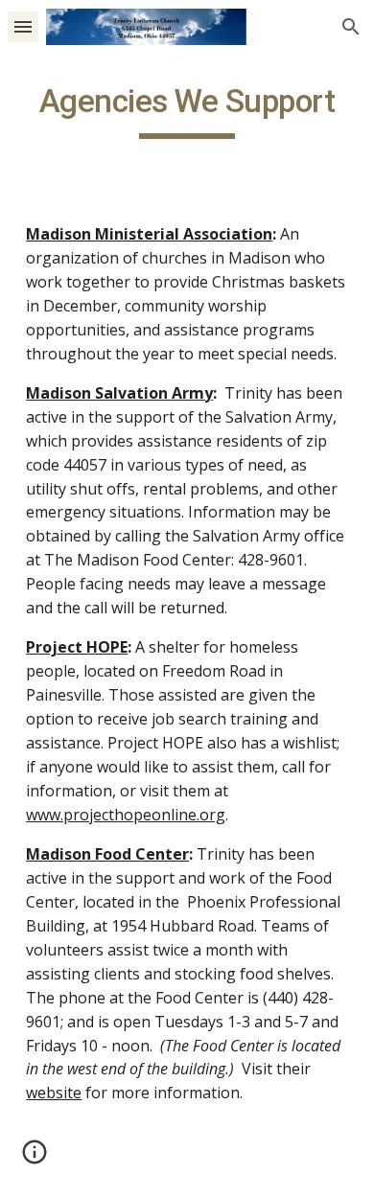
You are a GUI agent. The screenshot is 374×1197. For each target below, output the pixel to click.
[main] (187, 110)
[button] (23, 26)
